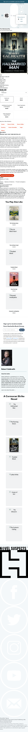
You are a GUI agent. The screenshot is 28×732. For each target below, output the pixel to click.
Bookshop (3, 127)
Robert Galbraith (5, 76)
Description (3, 132)
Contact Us (21, 723)
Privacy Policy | (16, 723)
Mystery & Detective (9, 182)
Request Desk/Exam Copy (7, 175)
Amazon (3, 124)
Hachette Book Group (5, 719)
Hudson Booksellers (12, 127)
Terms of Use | (10, 723)
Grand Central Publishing (17, 719)
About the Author (4, 186)
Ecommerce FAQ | (3, 723)
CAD (21, 21)
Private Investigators (20, 182)
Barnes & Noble (11, 124)
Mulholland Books (4, 85)
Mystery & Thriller (4, 179)
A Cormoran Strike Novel (6, 184)
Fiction (1, 182)
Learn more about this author (8, 390)
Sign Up (22, 330)
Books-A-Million (20, 124)
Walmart (3, 130)
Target (21, 127)
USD (21, 19)
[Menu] (2, 15)
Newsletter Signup (4, 718)
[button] (14, 75)
